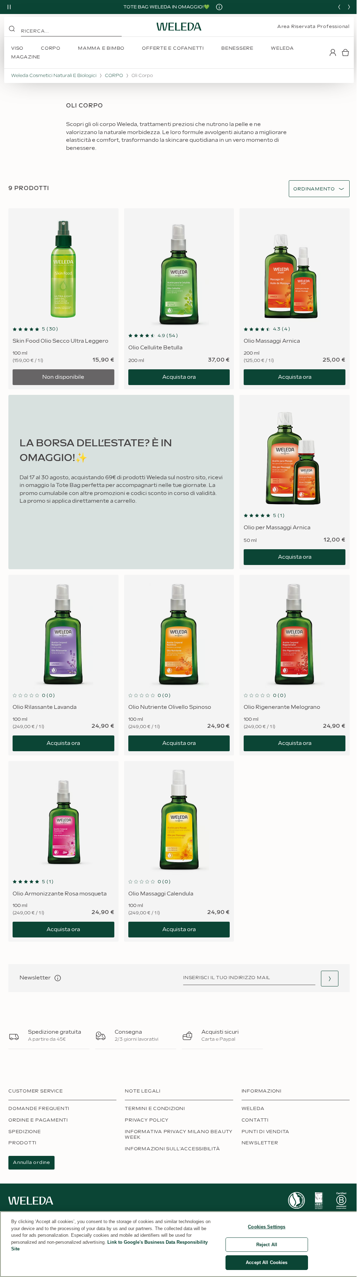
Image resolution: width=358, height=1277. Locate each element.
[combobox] (314, 189)
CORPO (114, 75)
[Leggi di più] (296, 1200)
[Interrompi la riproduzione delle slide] (9, 7)
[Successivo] (348, 7)
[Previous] (339, 7)
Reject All (266, 1244)
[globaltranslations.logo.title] (179, 27)
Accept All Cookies (266, 1262)
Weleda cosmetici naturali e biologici (53, 75)
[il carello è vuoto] (345, 52)
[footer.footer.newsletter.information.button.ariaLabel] (57, 978)
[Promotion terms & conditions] (219, 7)
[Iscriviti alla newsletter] (329, 978)
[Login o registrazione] (333, 52)
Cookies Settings (266, 1226)
